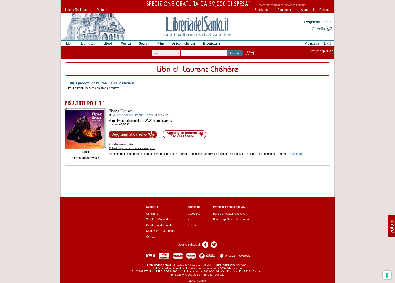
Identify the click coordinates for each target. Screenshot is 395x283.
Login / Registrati (76, 9)
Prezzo (113, 124)
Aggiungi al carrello (133, 134)
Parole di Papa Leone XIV (229, 207)
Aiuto (304, 9)
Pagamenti (285, 9)
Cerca (234, 53)
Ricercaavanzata (250, 53)
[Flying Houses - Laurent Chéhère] (85, 128)
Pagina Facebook (205, 244)
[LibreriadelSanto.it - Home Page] (197, 26)
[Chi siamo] (93, 26)
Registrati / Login (318, 22)
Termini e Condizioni (159, 219)
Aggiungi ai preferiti (184, 134)
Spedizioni (261, 9)
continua (296, 154)
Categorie (194, 213)
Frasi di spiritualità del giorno (231, 219)
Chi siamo (152, 213)
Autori (191, 219)
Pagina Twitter (214, 244)
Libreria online (198, 280)
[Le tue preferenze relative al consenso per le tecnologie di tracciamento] (387, 275)
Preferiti (102, 9)
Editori (192, 225)
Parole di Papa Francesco (229, 213)
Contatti (324, 9)
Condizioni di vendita (159, 225)
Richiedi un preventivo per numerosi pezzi (132, 148)
